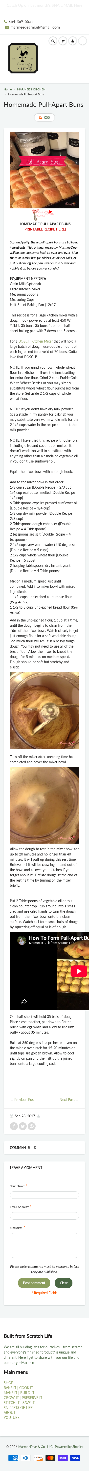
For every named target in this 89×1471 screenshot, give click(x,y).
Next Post (67, 1099)
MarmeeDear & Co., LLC (35, 1447)
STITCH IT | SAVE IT (19, 1402)
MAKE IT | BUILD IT (19, 1393)
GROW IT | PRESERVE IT (23, 1397)
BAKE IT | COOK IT (18, 1388)
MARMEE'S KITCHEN (31, 89)
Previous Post (24, 1099)
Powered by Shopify (69, 1447)
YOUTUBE (12, 1417)
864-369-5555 (21, 21)
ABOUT (9, 1412)
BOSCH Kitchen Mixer (36, 341)
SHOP (8, 1383)
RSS (47, 117)
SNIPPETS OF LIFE (18, 1407)
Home (8, 89)
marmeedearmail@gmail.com (35, 27)
